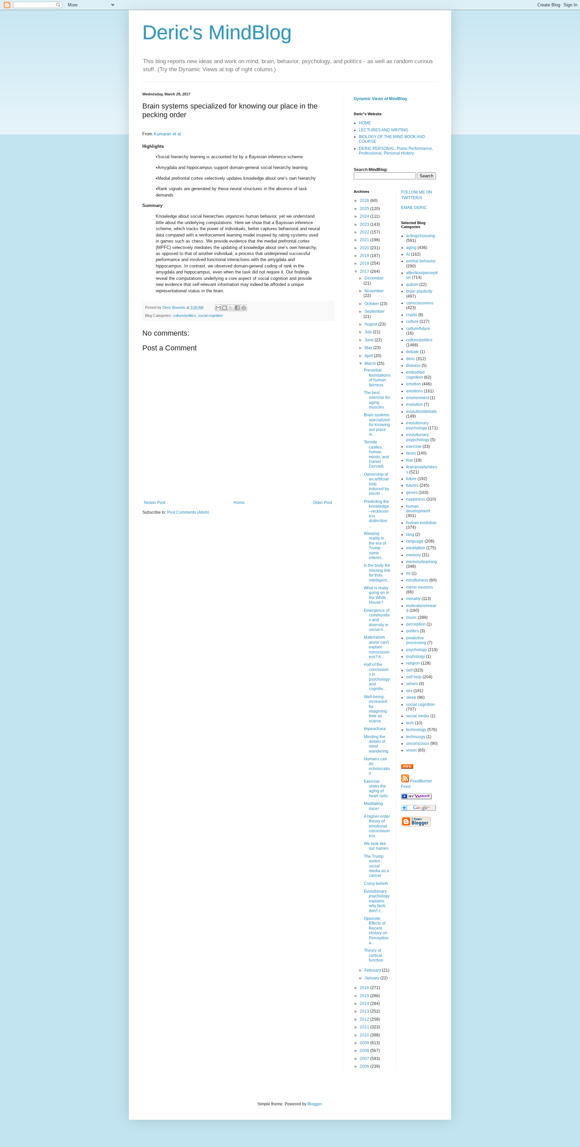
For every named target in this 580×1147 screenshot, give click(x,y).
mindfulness (417, 580)
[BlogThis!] (224, 307)
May (369, 347)
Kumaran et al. (168, 133)
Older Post (322, 502)
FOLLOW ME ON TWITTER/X (416, 195)
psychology (416, 649)
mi (408, 573)
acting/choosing (420, 235)
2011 (365, 1027)
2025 (365, 208)
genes (412, 492)
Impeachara (375, 728)
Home (239, 502)
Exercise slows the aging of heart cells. (376, 788)
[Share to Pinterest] (243, 307)
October (372, 303)
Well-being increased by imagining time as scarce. (375, 708)
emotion (413, 384)
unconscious (417, 743)
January (372, 978)
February (373, 970)
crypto (411, 314)
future (411, 478)
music (411, 617)
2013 (365, 1011)
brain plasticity (419, 291)
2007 (365, 1058)
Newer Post (154, 502)
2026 (365, 200)
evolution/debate (421, 411)
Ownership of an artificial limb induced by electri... (376, 484)
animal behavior (421, 261)
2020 (365, 248)
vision (411, 750)
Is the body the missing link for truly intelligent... (377, 572)
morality (413, 598)
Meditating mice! (373, 806)
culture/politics (184, 315)
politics (412, 631)
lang (410, 534)
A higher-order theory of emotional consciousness (377, 826)
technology (416, 729)
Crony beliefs (376, 883)
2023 (365, 224)
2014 (365, 1003)
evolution (414, 404)
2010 (365, 1035)
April (369, 355)
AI (408, 254)
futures (412, 485)
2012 (365, 1019)
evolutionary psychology (417, 425)
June (370, 340)
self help (414, 677)
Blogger (314, 1104)
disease (413, 365)
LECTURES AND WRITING (383, 130)
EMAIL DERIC (414, 207)
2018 (365, 263)
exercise (414, 446)
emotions (414, 391)
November (374, 291)
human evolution (421, 522)
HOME (365, 123)
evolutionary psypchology (417, 437)
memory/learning (421, 561)
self (409, 670)
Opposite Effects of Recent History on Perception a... (376, 930)
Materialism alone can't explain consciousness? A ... (377, 647)
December (374, 278)
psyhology (415, 656)
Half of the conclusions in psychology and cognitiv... (377, 676)
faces (411, 453)
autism (412, 284)
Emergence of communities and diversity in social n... (377, 620)
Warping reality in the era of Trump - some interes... (375, 545)
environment (417, 397)
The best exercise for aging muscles (377, 400)
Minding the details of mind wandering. (376, 744)
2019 (365, 255)
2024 (365, 216)
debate (412, 351)
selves (412, 683)
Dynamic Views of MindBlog (380, 98)
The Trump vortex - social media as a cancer (376, 866)
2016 (365, 987)
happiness (415, 499)
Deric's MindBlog (217, 32)
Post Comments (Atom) (188, 512)
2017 (365, 271)
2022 (365, 232)
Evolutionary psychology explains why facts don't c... (377, 901)
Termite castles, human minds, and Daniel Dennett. (376, 454)
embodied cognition (415, 374)
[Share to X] (231, 307)
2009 (365, 1042)
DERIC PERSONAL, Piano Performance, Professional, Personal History (396, 151)
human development (418, 508)
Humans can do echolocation (377, 766)
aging (411, 247)
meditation (415, 548)
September (375, 311)
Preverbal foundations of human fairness (377, 377)
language (415, 541)
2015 (365, 995)
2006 (365, 1066)
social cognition (210, 315)
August (371, 324)
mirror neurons (419, 587)
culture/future (418, 328)
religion (413, 663)
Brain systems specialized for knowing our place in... (377, 425)
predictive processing (416, 640)
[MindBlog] (416, 798)
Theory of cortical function (373, 955)
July (369, 332)
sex (409, 690)
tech (410, 723)
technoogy (415, 736)
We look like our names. (376, 846)
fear (409, 460)
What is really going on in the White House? (376, 595)
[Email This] (218, 307)
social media (417, 716)
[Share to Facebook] (237, 307)
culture (412, 321)
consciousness (419, 303)
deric (410, 358)
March (371, 363)
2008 (365, 1050)
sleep (411, 697)
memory (413, 555)
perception (416, 624)
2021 (365, 240)
